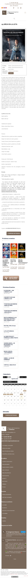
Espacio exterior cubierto (7, 467)
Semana (22, 377)
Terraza (4, 486)
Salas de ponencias (6, 472)
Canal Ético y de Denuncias (8, 454)
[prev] (4, 377)
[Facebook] (14, 8)
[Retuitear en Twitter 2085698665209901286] (8, 559)
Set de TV (4, 478)
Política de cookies (6, 448)
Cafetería (4, 484)
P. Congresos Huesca (11, 539)
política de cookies (14, 574)
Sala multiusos (5, 470)
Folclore (11, 73)
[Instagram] (21, 8)
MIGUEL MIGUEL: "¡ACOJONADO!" (23, 261)
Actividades (4, 513)
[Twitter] (16, 8)
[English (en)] (4, 8)
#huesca (7, 555)
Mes (18, 377)
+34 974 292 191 (14, 2)
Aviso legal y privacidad (7, 445)
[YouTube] (18, 8)
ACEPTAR (15, 576)
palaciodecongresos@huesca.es (14, 4)
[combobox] (10, 382)
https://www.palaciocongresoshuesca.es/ (14, 548)
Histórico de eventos (6, 494)
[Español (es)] (2, 8)
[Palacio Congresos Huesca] (12, 13)
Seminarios (4, 481)
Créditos (4, 521)
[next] (6, 377)
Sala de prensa (5, 475)
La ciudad (4, 504)
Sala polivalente (5, 464)
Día (25, 377)
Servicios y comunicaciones (8, 510)
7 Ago (7, 541)
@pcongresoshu (20, 539)
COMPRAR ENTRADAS (14, 233)
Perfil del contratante (6, 497)
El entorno (4, 507)
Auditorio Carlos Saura (13, 71)
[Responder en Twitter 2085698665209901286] (6, 559)
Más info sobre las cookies (8, 451)
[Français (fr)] (6, 8)
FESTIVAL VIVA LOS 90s (13, 261)
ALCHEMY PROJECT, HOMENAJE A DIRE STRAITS (6, 262)
